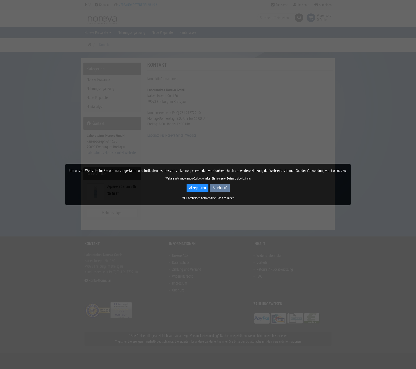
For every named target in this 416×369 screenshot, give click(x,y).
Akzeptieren (197, 188)
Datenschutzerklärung (238, 178)
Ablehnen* (220, 188)
